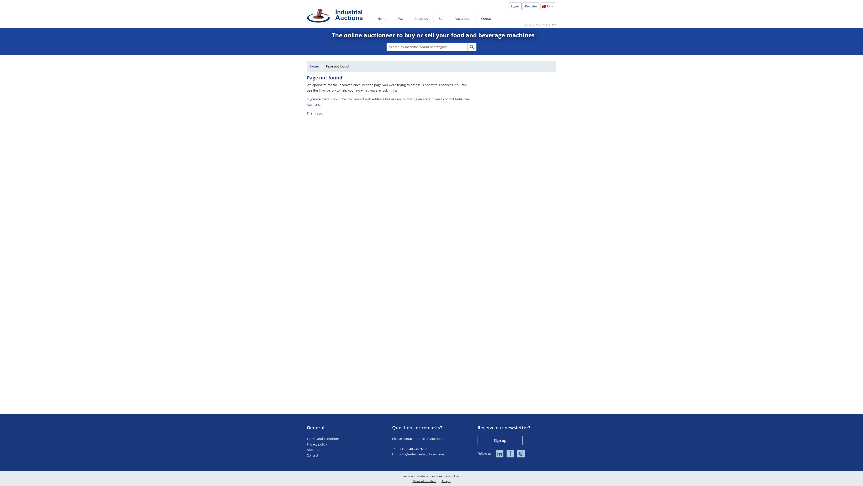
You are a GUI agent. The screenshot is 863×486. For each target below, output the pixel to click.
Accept (446, 481)
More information (424, 481)
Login (515, 6)
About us (421, 18)
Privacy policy (317, 444)
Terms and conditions (323, 438)
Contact (487, 18)
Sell (441, 18)
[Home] (335, 14)
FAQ (400, 18)
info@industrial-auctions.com (421, 454)
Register (531, 6)
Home (382, 18)
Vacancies (462, 18)
